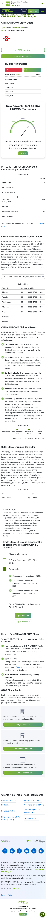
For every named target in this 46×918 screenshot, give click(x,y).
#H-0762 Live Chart (23, 50)
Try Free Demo (23, 621)
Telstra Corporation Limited (32, 810)
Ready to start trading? (23, 56)
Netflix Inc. (5, 805)
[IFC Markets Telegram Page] (41, 851)
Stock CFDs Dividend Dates (23, 773)
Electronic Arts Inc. (32, 800)
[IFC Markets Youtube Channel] (33, 851)
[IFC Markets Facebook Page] (4, 851)
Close (23, 914)
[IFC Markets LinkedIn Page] (26, 851)
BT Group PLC (7, 811)
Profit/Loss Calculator (23, 749)
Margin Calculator (23, 724)
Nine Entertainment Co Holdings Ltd (10, 818)
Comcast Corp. (7, 800)
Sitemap (16, 888)
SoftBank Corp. (30, 818)
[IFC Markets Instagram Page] (12, 851)
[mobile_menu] (42, 10)
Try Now (23, 153)
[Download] (42, 4)
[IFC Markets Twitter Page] (19, 851)
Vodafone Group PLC (33, 805)
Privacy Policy (7, 895)
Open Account (33, 11)
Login (24, 11)
